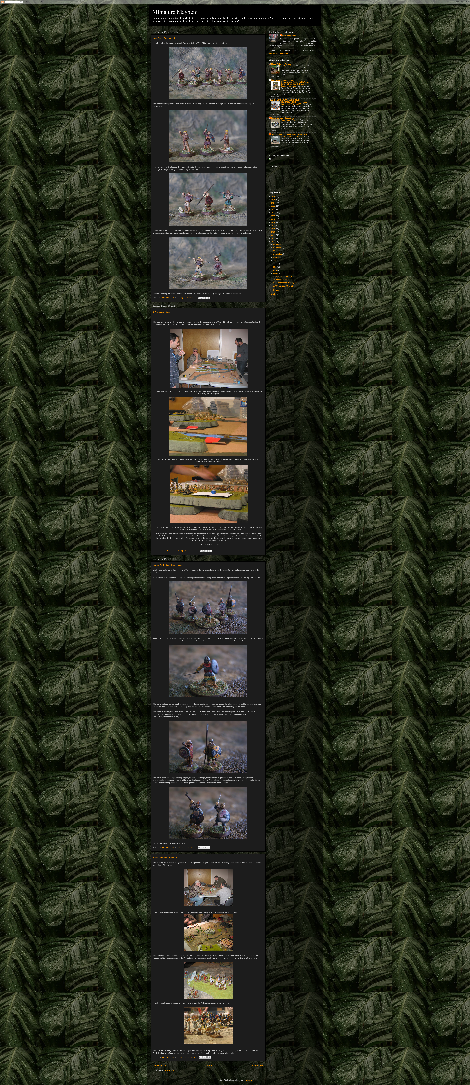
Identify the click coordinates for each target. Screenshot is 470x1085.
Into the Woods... (287, 66)
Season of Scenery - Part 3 (290, 136)
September (277, 254)
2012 (273, 242)
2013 (273, 238)
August (276, 257)
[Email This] (199, 298)
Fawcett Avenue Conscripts (282, 118)
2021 (273, 213)
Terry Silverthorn (289, 35)
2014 (273, 235)
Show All (314, 149)
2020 (273, 216)
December (277, 244)
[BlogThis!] (201, 298)
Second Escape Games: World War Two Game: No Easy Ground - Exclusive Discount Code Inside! (295, 84)
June (275, 264)
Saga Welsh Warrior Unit (164, 37)
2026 (273, 197)
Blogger (249, 1080)
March (276, 273)
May (275, 267)
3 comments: (190, 1057)
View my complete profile (278, 53)
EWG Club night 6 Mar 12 (165, 857)
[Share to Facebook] (206, 298)
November (277, 248)
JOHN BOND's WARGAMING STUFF (285, 100)
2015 (273, 232)
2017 (273, 225)
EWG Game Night (161, 311)
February (277, 290)
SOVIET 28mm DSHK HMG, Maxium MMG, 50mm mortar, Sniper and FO (296, 103)
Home (209, 1065)
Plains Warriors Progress (290, 120)
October (276, 251)
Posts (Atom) (169, 1070)
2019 (273, 219)
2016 (273, 229)
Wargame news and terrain (282, 80)
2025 (273, 200)
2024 (273, 203)
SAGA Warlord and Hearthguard (167, 564)
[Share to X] (204, 298)
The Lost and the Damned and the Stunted (289, 134)
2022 (273, 209)
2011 (273, 294)
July (275, 260)
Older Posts (257, 1065)
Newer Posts (159, 1065)
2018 (273, 222)
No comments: (191, 551)
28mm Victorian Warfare (281, 64)
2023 (273, 206)
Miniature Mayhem (175, 11)
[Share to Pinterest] (208, 298)
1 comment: (190, 298)
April (275, 270)
